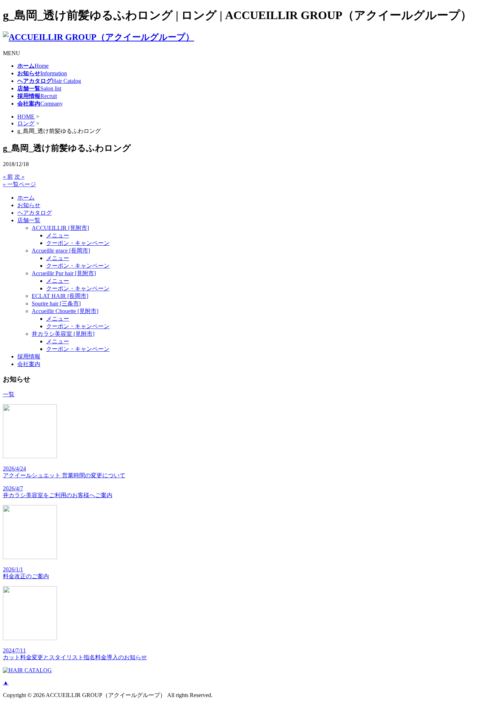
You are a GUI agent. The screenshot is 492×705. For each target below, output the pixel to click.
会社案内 (28, 364)
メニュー (57, 235)
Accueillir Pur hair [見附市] (64, 273)
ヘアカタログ (34, 213)
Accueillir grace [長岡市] (61, 250)
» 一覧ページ (19, 184)
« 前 (8, 177)
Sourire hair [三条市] (56, 303)
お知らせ (28, 205)
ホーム (26, 198)
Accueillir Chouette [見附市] (65, 311)
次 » (19, 177)
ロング (26, 123)
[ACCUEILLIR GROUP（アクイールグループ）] (98, 37)
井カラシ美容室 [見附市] (63, 334)
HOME (26, 116)
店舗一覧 (28, 220)
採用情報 (28, 356)
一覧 (8, 394)
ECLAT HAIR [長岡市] (60, 296)
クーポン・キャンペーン (77, 243)
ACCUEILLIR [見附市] (60, 228)
